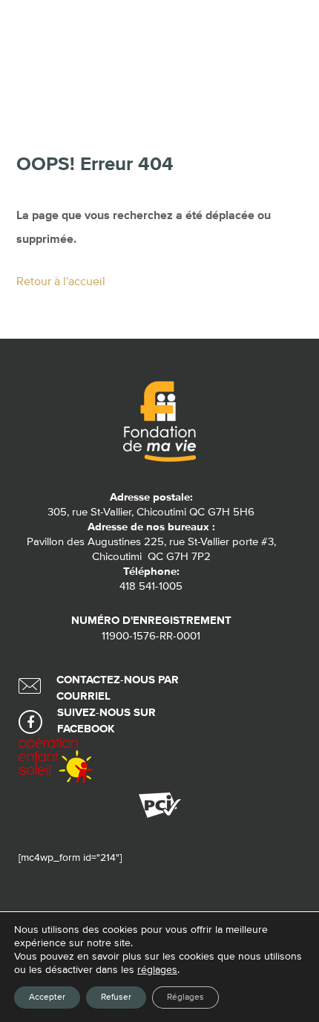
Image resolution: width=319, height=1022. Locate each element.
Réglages (185, 997)
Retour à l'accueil (60, 282)
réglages (157, 970)
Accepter (47, 997)
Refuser (116, 997)
